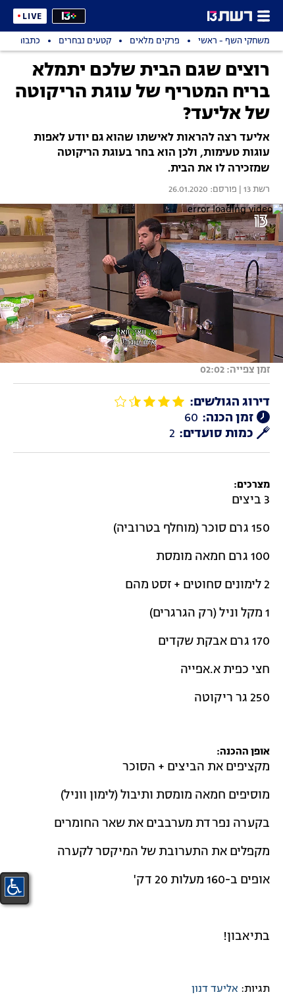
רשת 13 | (253, 190)
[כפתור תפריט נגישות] (14, 887)
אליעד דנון (215, 989)
